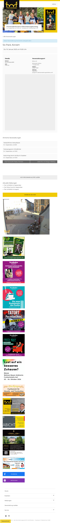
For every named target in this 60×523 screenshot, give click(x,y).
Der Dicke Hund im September (13, 187)
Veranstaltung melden (11, 505)
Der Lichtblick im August (11, 189)
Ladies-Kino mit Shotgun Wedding (46, 161)
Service (7, 510)
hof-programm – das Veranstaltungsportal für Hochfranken (20, 520)
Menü (54, 4)
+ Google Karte (35, 64)
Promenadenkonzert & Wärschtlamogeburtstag (22, 26)
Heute (6, 491)
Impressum (37, 520)
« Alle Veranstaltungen (9, 36)
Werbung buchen (30, 194)
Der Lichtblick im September (12, 185)
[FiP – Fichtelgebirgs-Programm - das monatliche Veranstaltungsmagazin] (30, 248)
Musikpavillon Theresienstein (29, 28)
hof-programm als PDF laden (30, 177)
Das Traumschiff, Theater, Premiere (13, 161)
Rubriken (7, 496)
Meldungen (8, 500)
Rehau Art (34, 61)
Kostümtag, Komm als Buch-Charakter (15, 155)
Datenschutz (44, 520)
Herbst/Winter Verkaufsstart (12, 142)
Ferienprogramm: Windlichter (12, 149)
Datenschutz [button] (5, 521)
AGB (49, 520)
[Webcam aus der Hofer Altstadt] (26, 216)
